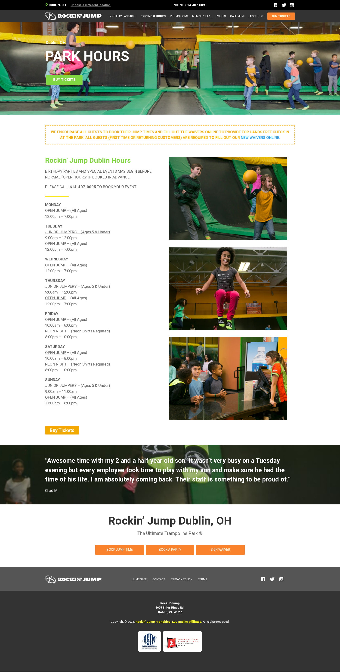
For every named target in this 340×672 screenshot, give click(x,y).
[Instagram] (292, 5)
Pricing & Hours (153, 16)
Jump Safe (139, 579)
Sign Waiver (220, 549)
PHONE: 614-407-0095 (190, 5)
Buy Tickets (281, 16)
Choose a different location (91, 5)
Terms (202, 579)
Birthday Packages (122, 16)
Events (221, 16)
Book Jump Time (120, 549)
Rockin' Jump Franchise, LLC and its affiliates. (169, 621)
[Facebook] (276, 5)
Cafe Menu (237, 16)
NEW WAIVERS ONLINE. (260, 137)
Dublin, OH (55, 5)
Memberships (201, 16)
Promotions (179, 16)
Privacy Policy (181, 579)
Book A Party (170, 549)
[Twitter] (284, 6)
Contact (158, 579)
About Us (256, 16)
